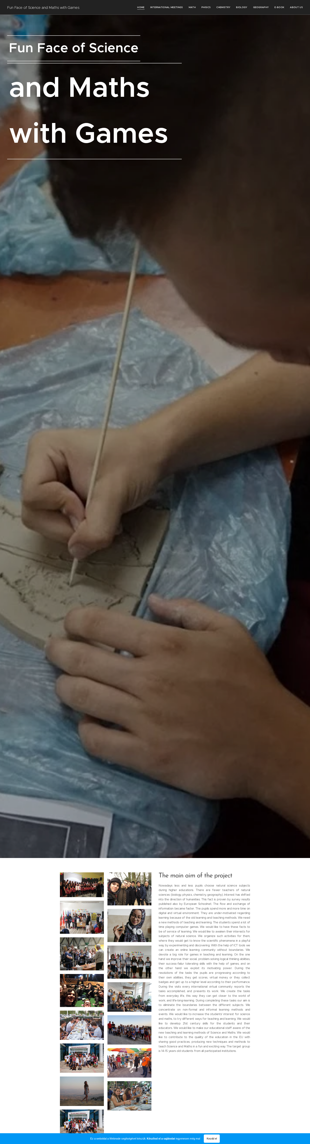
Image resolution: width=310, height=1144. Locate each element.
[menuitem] (141, 7)
